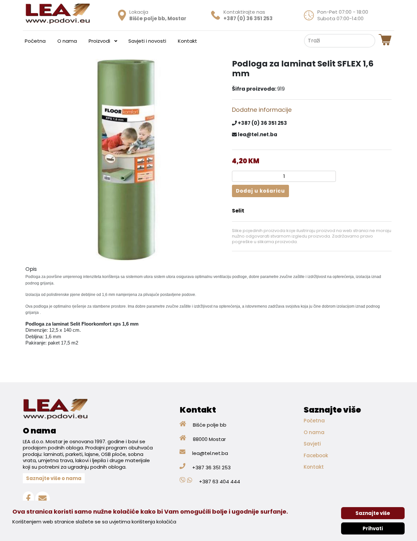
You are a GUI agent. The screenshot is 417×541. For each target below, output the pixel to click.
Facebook (316, 455)
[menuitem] (35, 41)
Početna (314, 420)
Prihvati (373, 528)
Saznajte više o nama (53, 478)
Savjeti (312, 443)
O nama (314, 432)
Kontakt (314, 466)
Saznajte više (372, 513)
